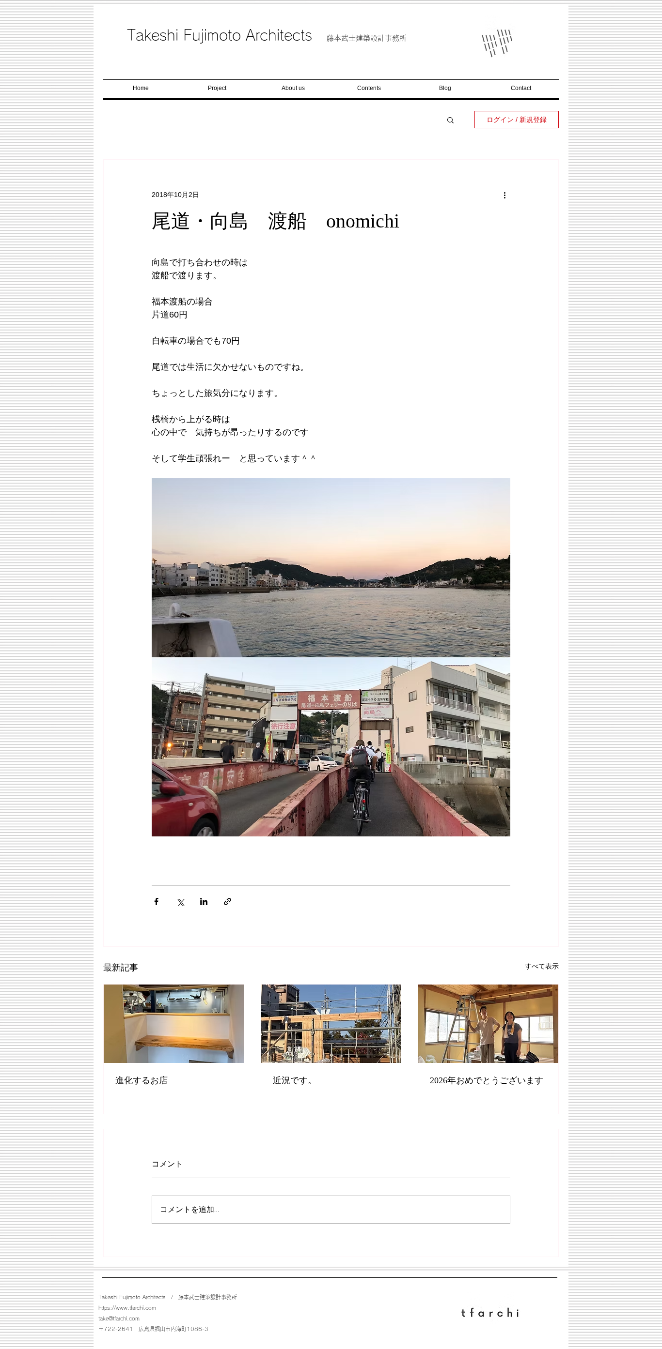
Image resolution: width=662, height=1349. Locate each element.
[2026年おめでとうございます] (488, 1024)
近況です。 (294, 1080)
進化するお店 (141, 1080)
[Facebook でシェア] (156, 901)
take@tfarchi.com (119, 1318)
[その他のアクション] (504, 194)
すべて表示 (542, 966)
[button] (450, 119)
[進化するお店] (174, 1024)
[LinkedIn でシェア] (203, 901)
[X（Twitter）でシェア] (180, 901)
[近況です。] (331, 1024)
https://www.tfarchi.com (127, 1307)
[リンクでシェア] (227, 901)
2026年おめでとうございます (486, 1080)
